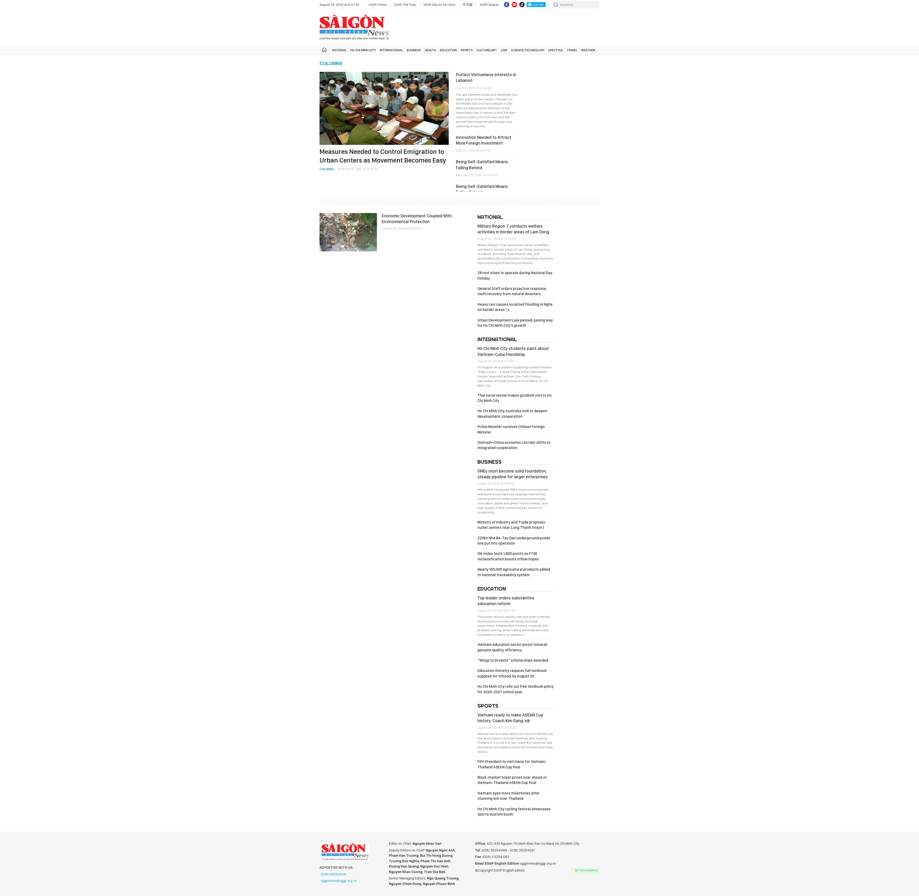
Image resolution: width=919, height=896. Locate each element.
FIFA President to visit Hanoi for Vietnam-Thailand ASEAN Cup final (512, 764)
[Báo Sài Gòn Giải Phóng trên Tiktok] (522, 4)
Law (504, 50)
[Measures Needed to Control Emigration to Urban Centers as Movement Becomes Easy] (384, 108)
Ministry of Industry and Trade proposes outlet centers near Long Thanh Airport (511, 525)
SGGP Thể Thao (405, 4)
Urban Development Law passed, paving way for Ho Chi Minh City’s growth (515, 323)
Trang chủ (324, 50)
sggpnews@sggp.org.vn (339, 881)
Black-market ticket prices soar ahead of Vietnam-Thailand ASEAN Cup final (512, 780)
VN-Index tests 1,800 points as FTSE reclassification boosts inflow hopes (508, 556)
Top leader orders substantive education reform (505, 600)
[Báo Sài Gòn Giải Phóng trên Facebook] (507, 4)
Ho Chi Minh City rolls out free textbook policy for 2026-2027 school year (515, 689)
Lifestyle (555, 50)
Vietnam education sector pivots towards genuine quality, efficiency (512, 647)
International (391, 50)
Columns (330, 63)
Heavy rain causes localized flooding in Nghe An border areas (515, 307)
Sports (467, 50)
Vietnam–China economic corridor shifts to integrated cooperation (513, 445)
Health (430, 50)
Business (414, 50)
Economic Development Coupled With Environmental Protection (417, 218)
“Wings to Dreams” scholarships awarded (512, 660)
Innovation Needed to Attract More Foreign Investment (483, 140)
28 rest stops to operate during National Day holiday (514, 275)
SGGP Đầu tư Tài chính (439, 4)
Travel (571, 50)
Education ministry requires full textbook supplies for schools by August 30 (512, 673)
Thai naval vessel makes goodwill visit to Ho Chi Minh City (514, 398)
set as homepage (586, 870)
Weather (588, 50)
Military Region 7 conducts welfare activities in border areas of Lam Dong (513, 229)
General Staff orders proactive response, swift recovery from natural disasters (512, 291)
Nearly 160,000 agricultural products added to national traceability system (513, 572)
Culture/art (486, 50)
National (339, 50)
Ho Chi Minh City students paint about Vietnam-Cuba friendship (513, 351)
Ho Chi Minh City (363, 50)
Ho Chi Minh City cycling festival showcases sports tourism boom (514, 812)
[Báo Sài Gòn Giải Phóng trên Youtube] (514, 4)
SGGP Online (378, 4)
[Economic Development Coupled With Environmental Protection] (348, 232)
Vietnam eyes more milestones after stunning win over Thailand (508, 796)
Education (448, 50)
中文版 (468, 4)
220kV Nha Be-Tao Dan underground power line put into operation (513, 541)
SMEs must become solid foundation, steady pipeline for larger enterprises (512, 473)
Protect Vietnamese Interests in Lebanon (486, 77)
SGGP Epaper (489, 4)
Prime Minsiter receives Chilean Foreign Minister (511, 429)
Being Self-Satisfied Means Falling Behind (482, 164)
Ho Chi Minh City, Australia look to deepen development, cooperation (512, 413)
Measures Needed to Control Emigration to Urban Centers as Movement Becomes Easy (382, 155)
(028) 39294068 (333, 874)
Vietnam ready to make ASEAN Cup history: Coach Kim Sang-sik (510, 717)
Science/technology (527, 50)
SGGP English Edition (354, 27)
